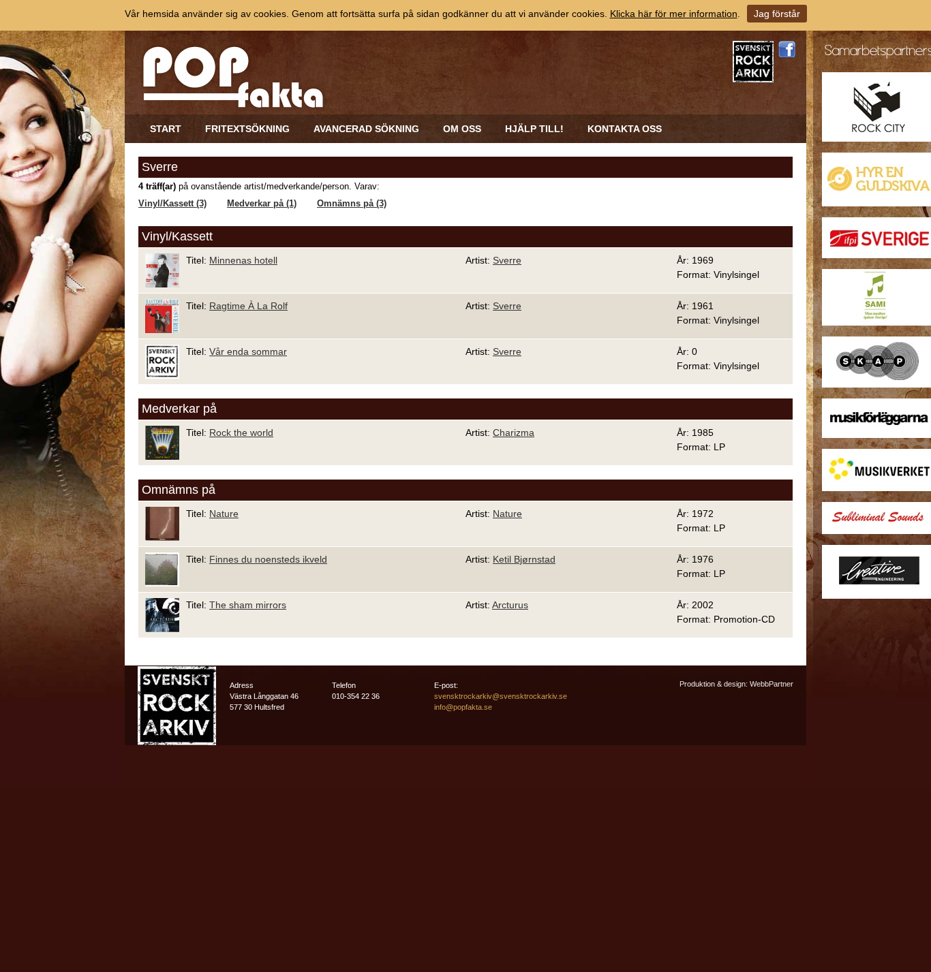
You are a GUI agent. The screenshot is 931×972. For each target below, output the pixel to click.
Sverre (507, 260)
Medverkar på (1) (261, 203)
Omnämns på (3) (351, 203)
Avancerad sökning (366, 128)
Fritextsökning (247, 128)
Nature (224, 513)
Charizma (513, 432)
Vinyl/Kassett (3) (172, 203)
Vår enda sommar (248, 351)
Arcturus (510, 604)
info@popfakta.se (463, 707)
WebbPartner (771, 684)
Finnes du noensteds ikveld (268, 559)
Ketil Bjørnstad (524, 559)
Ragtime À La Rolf (248, 305)
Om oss (462, 128)
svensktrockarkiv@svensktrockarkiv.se (500, 696)
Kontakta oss (624, 128)
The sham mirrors (247, 604)
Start (165, 128)
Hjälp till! (534, 128)
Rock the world (241, 432)
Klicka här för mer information (673, 13)
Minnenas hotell (243, 260)
